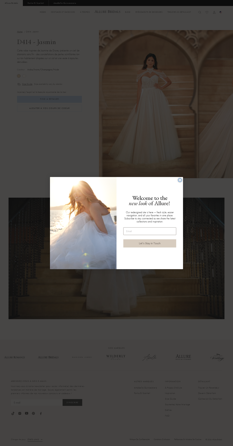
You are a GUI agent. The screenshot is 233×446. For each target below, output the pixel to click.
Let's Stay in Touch (150, 243)
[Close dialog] (180, 180)
